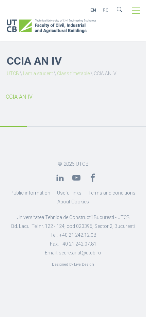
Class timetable (73, 73)
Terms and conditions (111, 193)
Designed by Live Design (73, 264)
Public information (30, 193)
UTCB (13, 73)
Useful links (69, 193)
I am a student (38, 73)
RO (106, 10)
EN (93, 10)
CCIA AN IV (19, 97)
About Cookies (73, 201)
